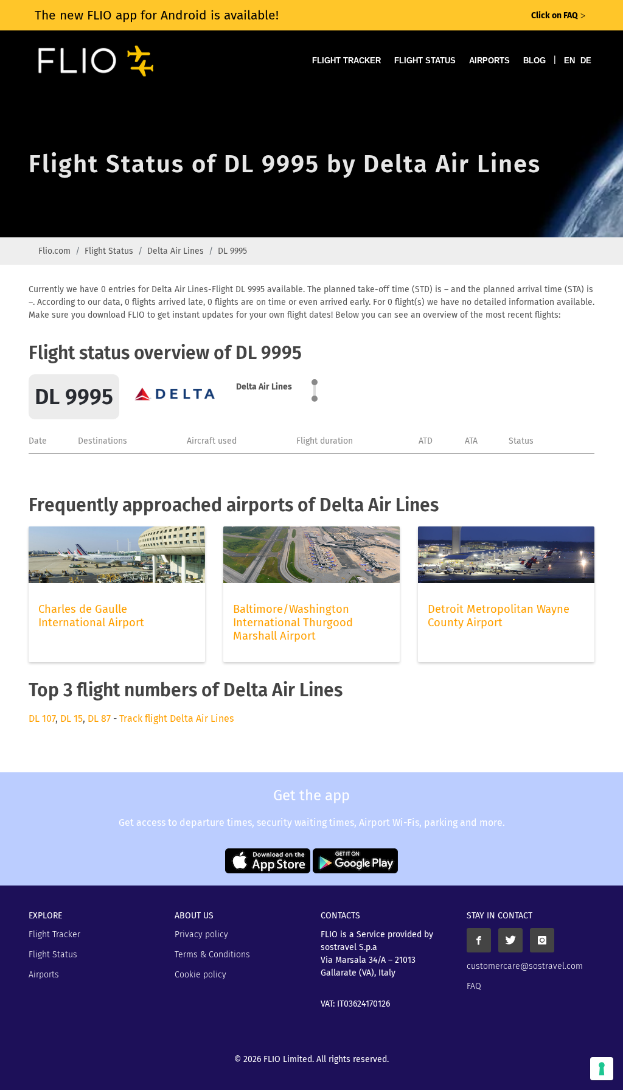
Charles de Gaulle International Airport (91, 616)
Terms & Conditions (212, 954)
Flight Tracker (346, 60)
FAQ (474, 986)
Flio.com (54, 251)
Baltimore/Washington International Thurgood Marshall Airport (293, 623)
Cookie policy (200, 974)
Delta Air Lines (175, 251)
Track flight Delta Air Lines (176, 718)
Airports (489, 60)
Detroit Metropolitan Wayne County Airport (498, 616)
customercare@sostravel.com (525, 966)
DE (585, 60)
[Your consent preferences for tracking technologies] (601, 1068)
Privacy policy (201, 934)
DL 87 (99, 718)
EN (569, 60)
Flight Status (425, 60)
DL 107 (42, 718)
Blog (534, 60)
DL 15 (71, 718)
